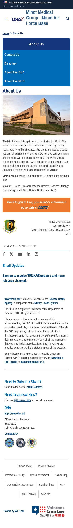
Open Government (39, 475)
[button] (14, 6)
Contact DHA (11, 434)
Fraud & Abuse (46, 484)
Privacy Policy (25, 466)
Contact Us (11, 55)
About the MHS (14, 81)
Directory (10, 63)
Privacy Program (46, 466)
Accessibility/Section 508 (20, 484)
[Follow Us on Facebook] (4, 255)
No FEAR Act (29, 494)
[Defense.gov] (9, 442)
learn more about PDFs (32, 362)
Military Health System (46, 303)
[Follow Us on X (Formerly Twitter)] (11, 255)
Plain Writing (60, 475)
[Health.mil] (21, 442)
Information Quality (15, 475)
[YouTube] (20, 255)
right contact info (22, 400)
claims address (35, 387)
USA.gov (45, 494)
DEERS (42, 207)
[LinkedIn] (28, 255)
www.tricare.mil (12, 299)
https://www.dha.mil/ (15, 413)
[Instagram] (36, 255)
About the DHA (14, 72)
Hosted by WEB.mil (14, 511)
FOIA (62, 484)
